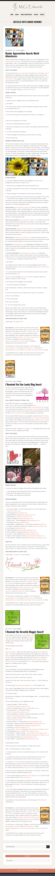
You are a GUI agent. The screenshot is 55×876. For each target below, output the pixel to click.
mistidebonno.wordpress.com (23, 516)
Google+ (29, 350)
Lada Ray (32, 59)
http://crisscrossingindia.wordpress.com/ (18, 716)
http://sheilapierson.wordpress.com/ (38, 735)
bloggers (7, 655)
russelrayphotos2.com (18, 244)
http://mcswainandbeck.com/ (30, 708)
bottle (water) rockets (28, 767)
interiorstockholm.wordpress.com (35, 536)
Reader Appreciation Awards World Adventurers (22, 54)
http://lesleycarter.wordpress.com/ (38, 729)
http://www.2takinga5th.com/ (34, 721)
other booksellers (19, 341)
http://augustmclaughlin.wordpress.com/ (18, 706)
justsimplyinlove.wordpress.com (29, 253)
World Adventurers (26, 14)
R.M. (30, 428)
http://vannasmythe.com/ (31, 738)
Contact (42, 14)
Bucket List (19, 729)
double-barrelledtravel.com (27, 515)
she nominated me (36, 407)
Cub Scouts (16, 762)
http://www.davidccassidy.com (22, 207)
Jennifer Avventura (42, 267)
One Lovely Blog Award (24, 73)
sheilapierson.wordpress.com (22, 237)
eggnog (17, 797)
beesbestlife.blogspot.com (26, 518)
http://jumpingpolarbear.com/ (28, 737)
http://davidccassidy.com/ (14, 719)
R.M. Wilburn (44, 416)
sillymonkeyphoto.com (33, 520)
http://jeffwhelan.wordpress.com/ (31, 725)
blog (40, 81)
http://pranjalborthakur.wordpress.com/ (27, 731)
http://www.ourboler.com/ (39, 526)
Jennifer (20, 321)
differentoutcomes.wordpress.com (37, 537)
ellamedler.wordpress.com (21, 522)
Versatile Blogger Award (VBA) (32, 409)
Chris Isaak (38, 775)
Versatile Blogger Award (41, 73)
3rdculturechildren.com (14, 511)
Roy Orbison (28, 775)
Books (17, 14)
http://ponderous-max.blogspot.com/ (36, 733)
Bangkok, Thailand (20, 784)
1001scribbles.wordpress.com (31, 534)
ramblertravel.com (20, 528)
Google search (29, 438)
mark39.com (42, 524)
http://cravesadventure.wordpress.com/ (18, 712)
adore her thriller (18, 413)
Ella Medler (31, 637)
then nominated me (36, 418)
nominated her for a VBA (41, 420)
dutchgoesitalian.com (21, 513)
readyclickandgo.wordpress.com (26, 530)
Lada (14, 321)
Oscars (29, 661)
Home (11, 14)
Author (36, 14)
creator (40, 652)
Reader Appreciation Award (12, 61)
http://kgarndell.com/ (38, 723)
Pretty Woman (26, 777)
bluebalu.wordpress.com (30, 532)
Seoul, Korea (8, 786)
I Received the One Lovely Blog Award (23, 384)
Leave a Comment (20, 50)
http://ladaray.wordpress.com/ (21, 727)
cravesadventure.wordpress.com (29, 220)
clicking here (25, 67)
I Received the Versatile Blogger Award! (24, 632)
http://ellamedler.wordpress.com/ (24, 685)
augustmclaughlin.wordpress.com (26, 228)
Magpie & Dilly (17, 421)
